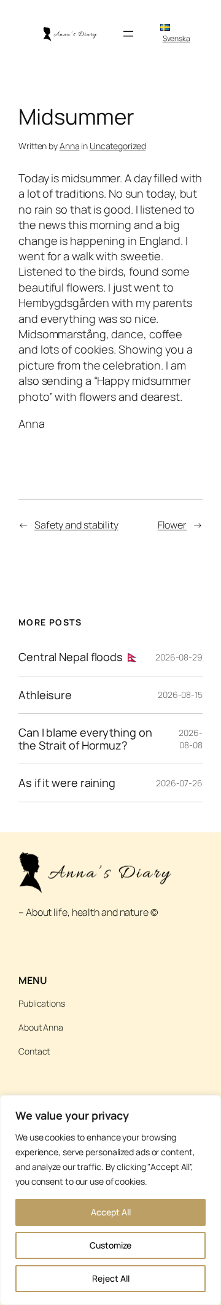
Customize (110, 1245)
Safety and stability (76, 525)
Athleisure (45, 695)
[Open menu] (128, 33)
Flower (172, 525)
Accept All (111, 1212)
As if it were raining (66, 782)
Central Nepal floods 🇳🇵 (78, 657)
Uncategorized (118, 146)
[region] (110, 1200)
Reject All (111, 1278)
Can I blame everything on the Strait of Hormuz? (85, 738)
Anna (70, 146)
